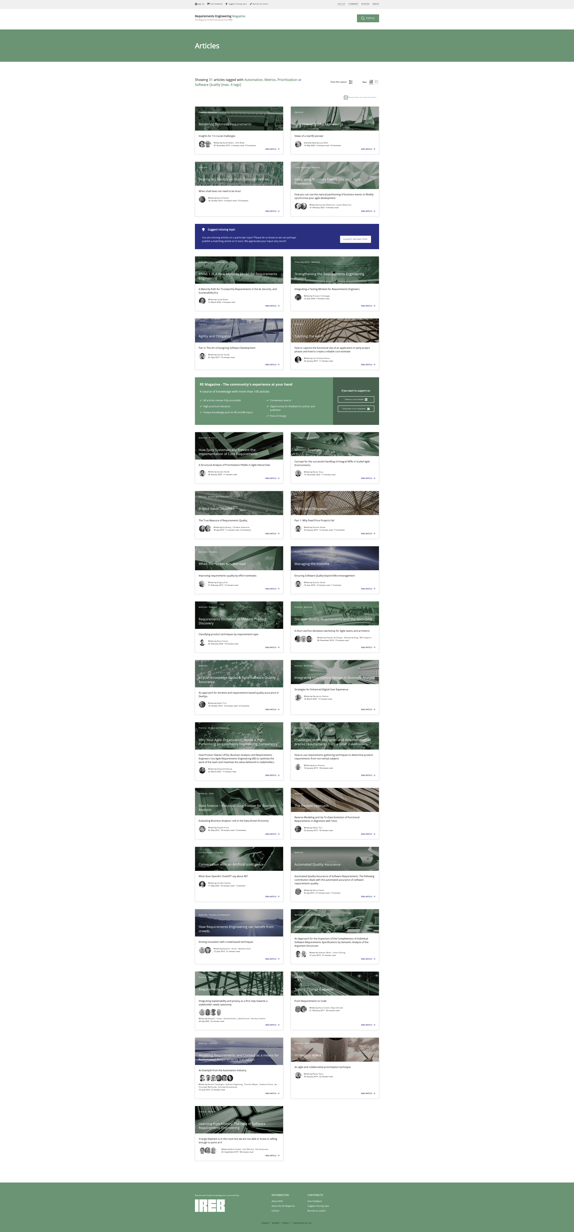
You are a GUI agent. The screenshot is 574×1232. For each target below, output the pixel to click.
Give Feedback (314, 1201)
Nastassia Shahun (321, 696)
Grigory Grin (222, 582)
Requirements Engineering (220, 17)
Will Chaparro (365, 637)
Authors (365, 4)
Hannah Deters (230, 1018)
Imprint (276, 1223)
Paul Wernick (248, 1149)
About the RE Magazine (283, 1205)
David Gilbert (229, 142)
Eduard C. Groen (230, 948)
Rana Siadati (236, 1149)
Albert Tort (221, 703)
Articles (341, 4)
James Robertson (344, 205)
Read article (271, 149)
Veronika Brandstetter (227, 1087)
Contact (275, 1210)
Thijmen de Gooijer (334, 637)
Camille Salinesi (224, 883)
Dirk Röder (240, 142)
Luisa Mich (323, 142)
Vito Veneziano (261, 1149)
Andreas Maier (325, 952)
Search (376, 4)
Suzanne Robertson (327, 205)
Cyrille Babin (222, 299)
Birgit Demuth (337, 1007)
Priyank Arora (223, 827)
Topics (370, 18)
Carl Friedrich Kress (321, 358)
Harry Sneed (318, 890)
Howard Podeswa (224, 769)
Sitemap (265, 1223)
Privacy (286, 1223)
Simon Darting (339, 952)
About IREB (277, 1201)
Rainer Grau (318, 472)
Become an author (316, 1210)
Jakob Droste (244, 1018)
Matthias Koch (244, 948)
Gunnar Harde (223, 354)
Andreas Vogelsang (234, 1084)
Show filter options (338, 82)
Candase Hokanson (241, 527)
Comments (353, 4)
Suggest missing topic (355, 239)
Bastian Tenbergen (216, 1084)
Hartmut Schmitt (258, 1018)
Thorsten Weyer (251, 1084)
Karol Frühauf (223, 198)
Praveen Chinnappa (321, 296)
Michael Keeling (351, 637)
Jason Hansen (319, 765)
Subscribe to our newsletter (354, 408)
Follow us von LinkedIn (354, 399)
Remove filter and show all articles (362, 97)
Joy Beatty (227, 527)
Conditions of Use (302, 1223)
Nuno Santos (222, 641)
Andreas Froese (266, 1084)
